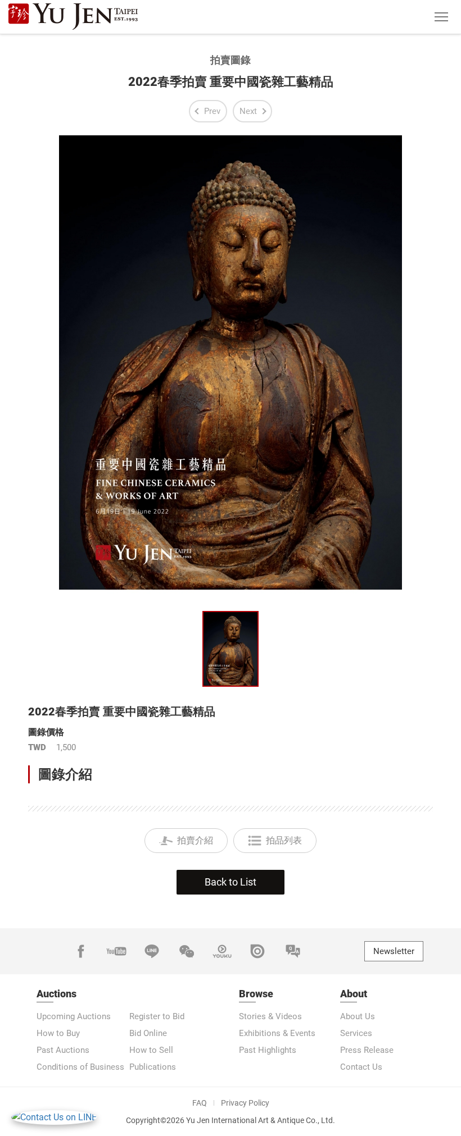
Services (356, 1033)
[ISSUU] (257, 951)
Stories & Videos (270, 1016)
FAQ (199, 1102)
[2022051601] (230, 649)
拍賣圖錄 (230, 60)
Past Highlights (267, 1050)
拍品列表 (284, 840)
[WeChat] (186, 951)
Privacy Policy (245, 1102)
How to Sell (151, 1050)
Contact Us (361, 1067)
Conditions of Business (80, 1067)
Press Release (367, 1050)
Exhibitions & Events (277, 1033)
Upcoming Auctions (74, 1016)
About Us (357, 1016)
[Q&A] (293, 951)
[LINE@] (152, 951)
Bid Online (148, 1033)
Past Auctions (63, 1050)
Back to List (230, 882)
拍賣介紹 (195, 840)
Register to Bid (156, 1016)
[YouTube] (116, 951)
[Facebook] (81, 951)
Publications (152, 1067)
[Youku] (222, 951)
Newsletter (393, 951)
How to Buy (58, 1033)
